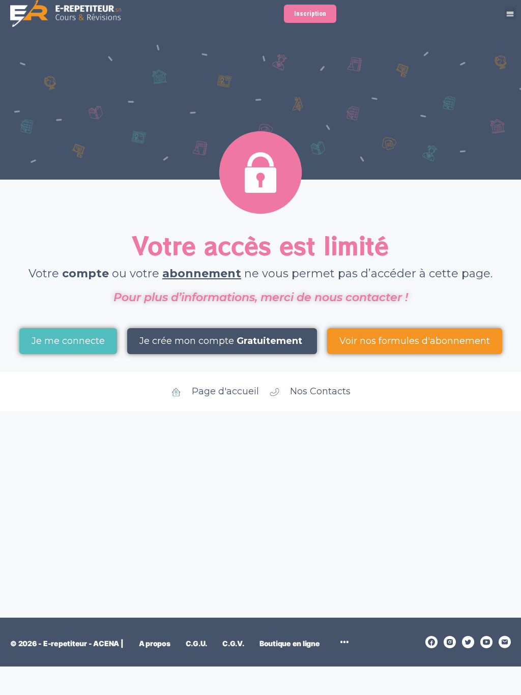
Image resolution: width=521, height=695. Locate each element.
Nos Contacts (320, 391)
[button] (510, 13)
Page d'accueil (225, 391)
